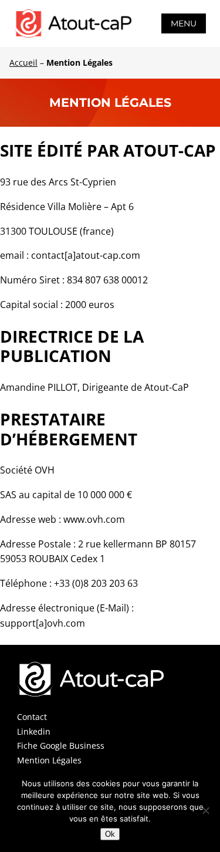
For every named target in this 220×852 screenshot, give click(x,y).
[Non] (205, 810)
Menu (184, 23)
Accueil (23, 62)
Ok (110, 834)
